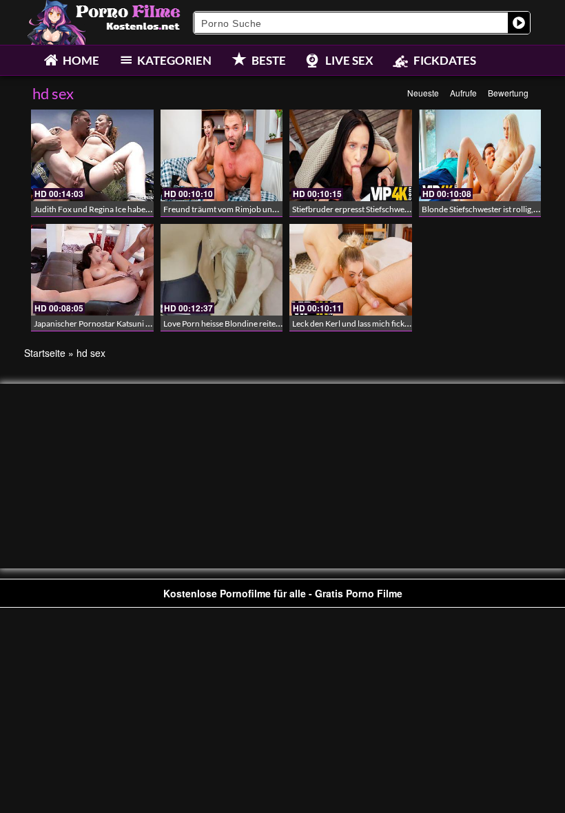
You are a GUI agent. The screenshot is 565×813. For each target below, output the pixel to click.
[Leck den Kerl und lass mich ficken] (350, 270)
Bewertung (508, 93)
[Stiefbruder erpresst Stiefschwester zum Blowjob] (350, 155)
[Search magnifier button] (519, 23)
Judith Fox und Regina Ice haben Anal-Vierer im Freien (131, 209)
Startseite (44, 353)
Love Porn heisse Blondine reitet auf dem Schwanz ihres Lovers (275, 323)
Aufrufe (463, 93)
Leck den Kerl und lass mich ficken (352, 323)
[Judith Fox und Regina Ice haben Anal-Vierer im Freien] (92, 155)
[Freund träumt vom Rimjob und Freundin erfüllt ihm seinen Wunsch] (222, 155)
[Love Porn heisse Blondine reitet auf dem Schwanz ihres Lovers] (222, 270)
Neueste (423, 93)
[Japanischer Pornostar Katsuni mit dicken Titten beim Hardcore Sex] (92, 270)
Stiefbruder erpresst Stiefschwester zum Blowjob (379, 209)
